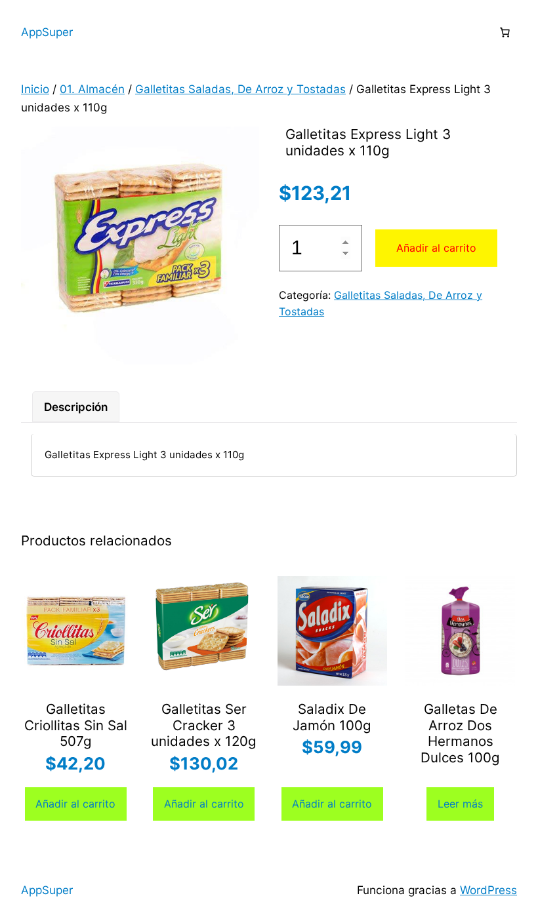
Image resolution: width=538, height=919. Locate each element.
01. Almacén (92, 89)
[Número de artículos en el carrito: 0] (504, 32)
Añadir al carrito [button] (75, 803)
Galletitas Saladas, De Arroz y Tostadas (240, 89)
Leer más (460, 803)
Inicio (35, 89)
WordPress (488, 890)
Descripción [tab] (76, 407)
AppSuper (47, 32)
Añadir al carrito (436, 247)
